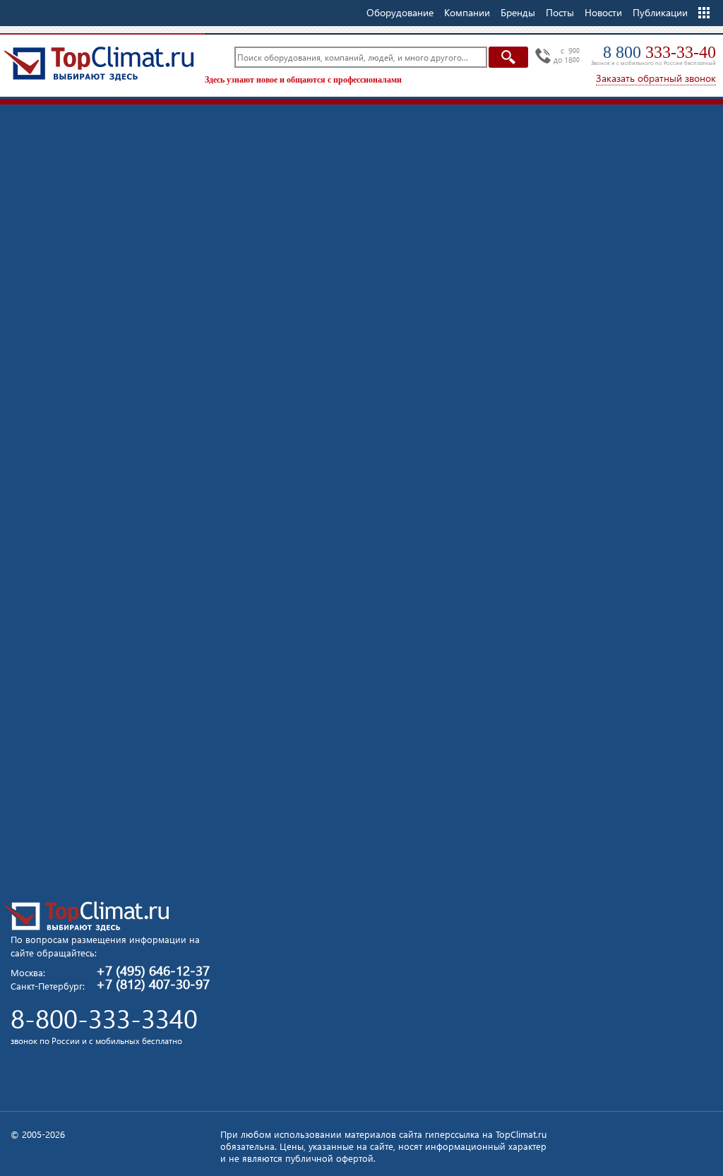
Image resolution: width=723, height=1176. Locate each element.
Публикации (660, 12)
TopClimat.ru (99, 63)
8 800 (659, 52)
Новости (603, 12)
